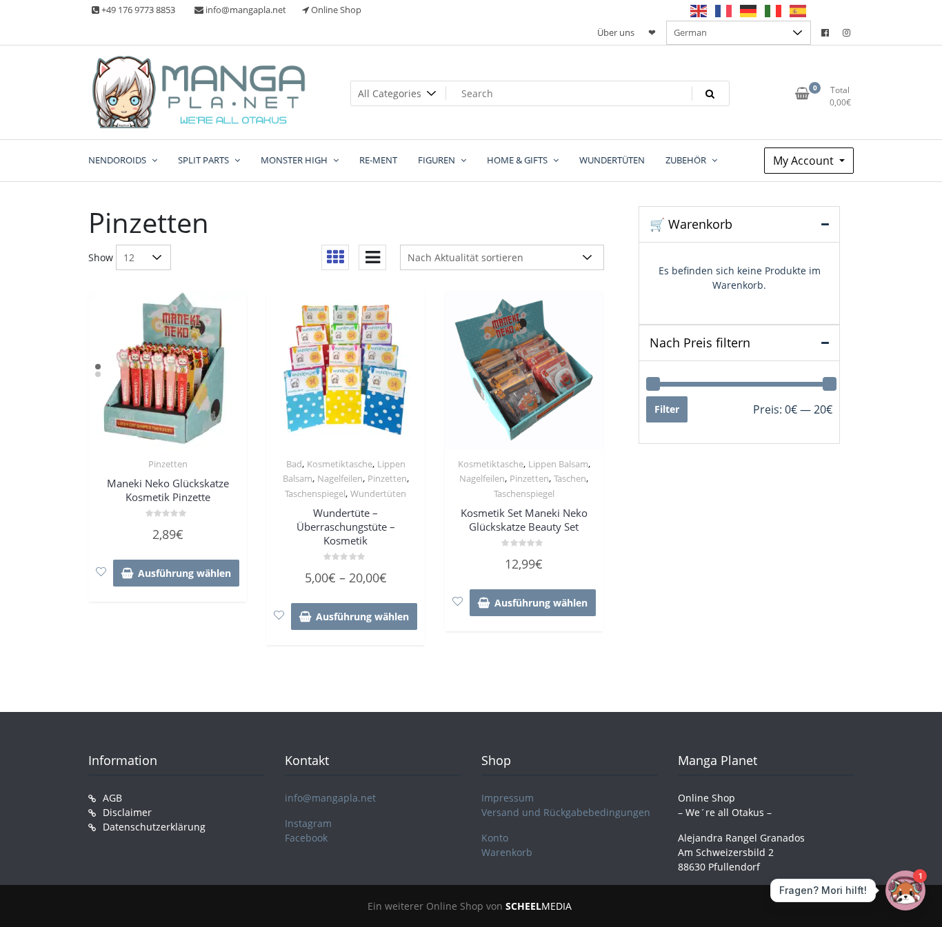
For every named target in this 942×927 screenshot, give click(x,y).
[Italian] (773, 10)
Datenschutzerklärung (154, 826)
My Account (804, 160)
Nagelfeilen (340, 478)
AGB (112, 797)
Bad (294, 464)
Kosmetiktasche (339, 464)
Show (100, 257)
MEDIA (538, 906)
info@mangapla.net (330, 797)
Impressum (507, 797)
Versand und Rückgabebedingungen (565, 812)
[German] (748, 10)
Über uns (615, 32)
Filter (666, 409)
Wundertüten (378, 493)
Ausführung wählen (184, 573)
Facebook (306, 837)
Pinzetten (168, 464)
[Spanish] (798, 10)
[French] (724, 10)
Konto (494, 837)
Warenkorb (506, 852)
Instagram (308, 823)
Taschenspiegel (315, 493)
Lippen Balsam (558, 464)
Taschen (570, 478)
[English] (699, 10)
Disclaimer (127, 812)
